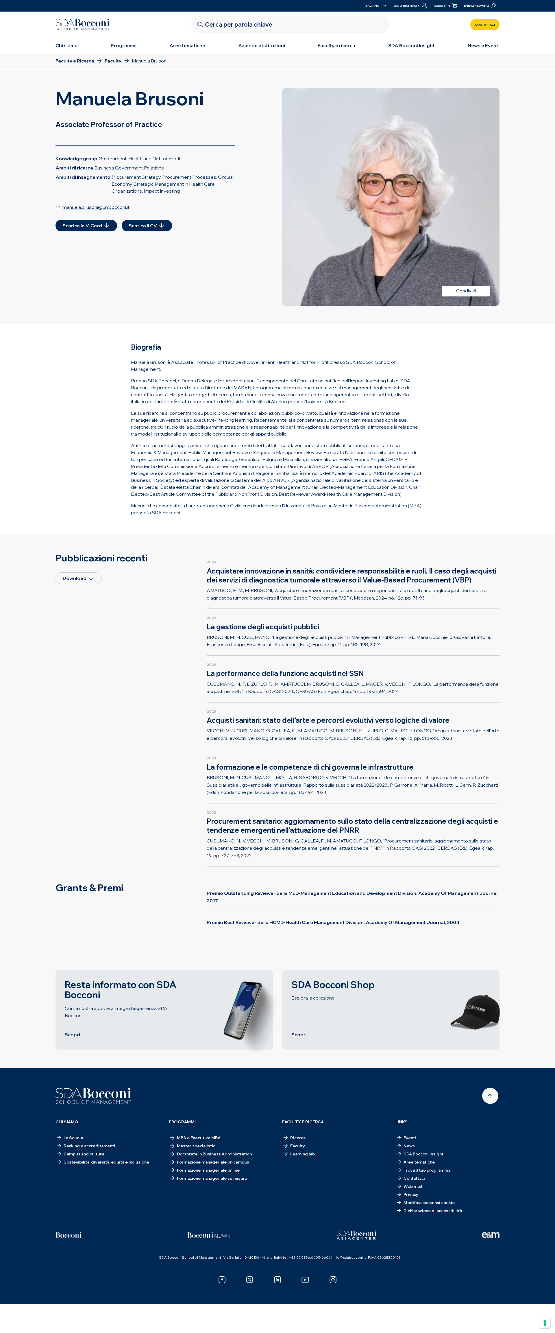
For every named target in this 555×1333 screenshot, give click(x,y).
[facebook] (222, 1280)
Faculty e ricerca (336, 45)
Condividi (466, 291)
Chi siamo (67, 45)
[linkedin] (277, 1280)
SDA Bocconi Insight (411, 45)
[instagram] (333, 1280)
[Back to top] (490, 1096)
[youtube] (305, 1280)
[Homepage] (94, 1096)
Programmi (123, 45)
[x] (250, 1280)
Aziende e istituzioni (261, 45)
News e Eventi (484, 45)
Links (401, 1121)
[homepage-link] (83, 24)
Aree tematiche (187, 45)
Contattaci (485, 25)
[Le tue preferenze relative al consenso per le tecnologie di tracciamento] (544, 1322)
